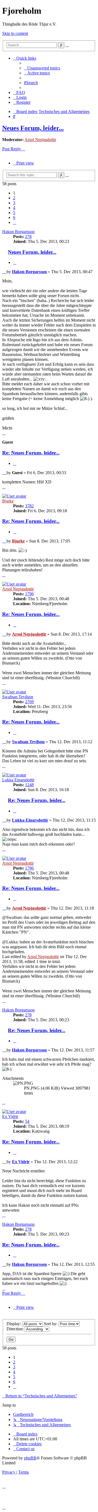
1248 (29, 784)
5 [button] (14, 212)
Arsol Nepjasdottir (40, 139)
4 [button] (14, 207)
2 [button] (14, 198)
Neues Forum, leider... (33, 128)
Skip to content (15, 33)
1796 (29, 594)
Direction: (16, 1329)
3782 (29, 506)
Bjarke (8, 501)
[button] (14, 222)
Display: (14, 1323)
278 (28, 236)
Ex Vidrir (10, 1116)
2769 (29, 701)
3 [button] (14, 202)
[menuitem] (42, 68)
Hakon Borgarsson (18, 231)
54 (27, 1121)
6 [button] (14, 217)
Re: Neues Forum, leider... (31, 453)
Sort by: (51, 1323)
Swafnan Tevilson (17, 696)
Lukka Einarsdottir (18, 780)
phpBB (30, 1458)
